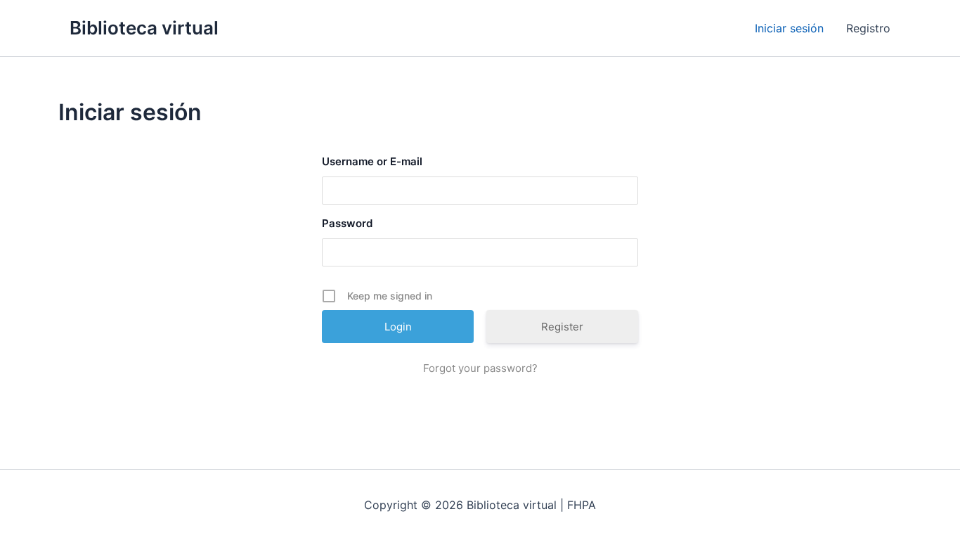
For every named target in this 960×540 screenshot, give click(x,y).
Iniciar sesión (789, 28)
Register (562, 326)
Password (347, 223)
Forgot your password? (480, 368)
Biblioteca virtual (144, 28)
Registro (868, 28)
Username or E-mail (372, 161)
